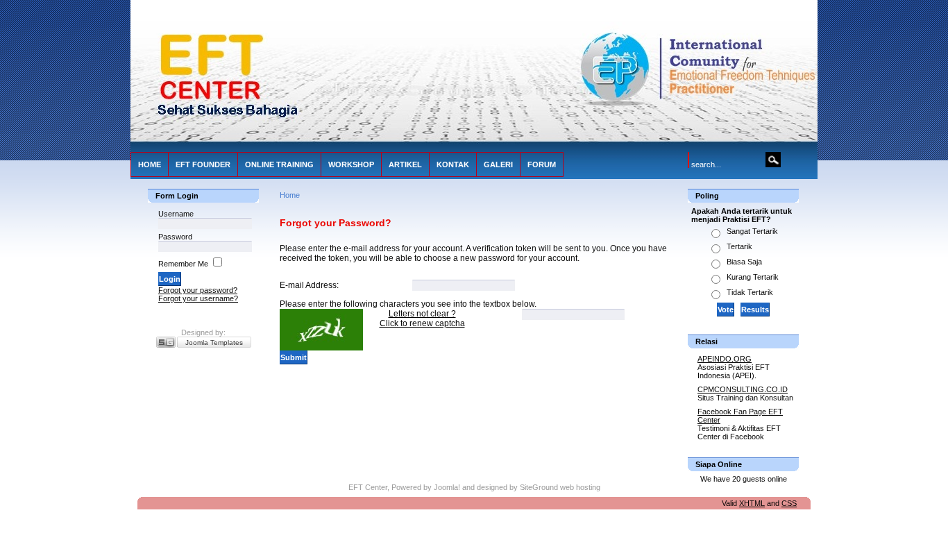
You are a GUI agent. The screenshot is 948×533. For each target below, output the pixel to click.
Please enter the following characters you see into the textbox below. (408, 304)
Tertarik (739, 246)
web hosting (580, 487)
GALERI (498, 164)
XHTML (752, 503)
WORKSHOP (351, 164)
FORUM (541, 164)
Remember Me (183, 264)
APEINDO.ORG (724, 359)
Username (176, 214)
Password (175, 236)
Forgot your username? (198, 298)
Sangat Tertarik (752, 231)
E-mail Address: (309, 285)
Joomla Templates (214, 342)
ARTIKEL (405, 164)
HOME (149, 164)
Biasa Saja (744, 261)
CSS (789, 503)
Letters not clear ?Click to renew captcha (422, 318)
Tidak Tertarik (750, 292)
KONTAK (453, 164)
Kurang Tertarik (753, 277)
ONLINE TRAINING (279, 164)
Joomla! (447, 487)
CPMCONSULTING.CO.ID (742, 389)
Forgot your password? (197, 290)
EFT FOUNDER (203, 164)
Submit (293, 357)
